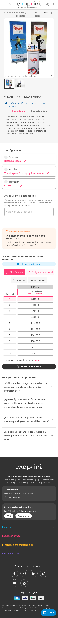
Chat (51, 612)
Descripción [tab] (19, 110)
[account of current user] (47, 4)
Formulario (24, 516)
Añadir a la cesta (30, 366)
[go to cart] (53, 4)
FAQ (8, 516)
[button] (29, 264)
